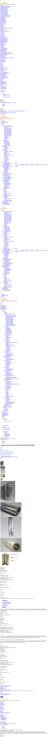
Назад (8, 314)
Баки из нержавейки (9, 381)
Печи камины (8, 328)
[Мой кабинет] (0, 293)
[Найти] (1, 120)
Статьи (1, 710)
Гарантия (1, 715)
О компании (6, 409)
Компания (2, 704)
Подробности (2, 569)
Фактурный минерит (9, 358)
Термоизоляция (8, 399)
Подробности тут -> (22, 639)
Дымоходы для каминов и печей (11, 315)
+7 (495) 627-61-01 (3, 86)
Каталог (1, 702)
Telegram (3, 104)
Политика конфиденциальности (5, 712)
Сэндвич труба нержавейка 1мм (5, 685)
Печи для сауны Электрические (11, 377)
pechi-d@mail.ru (3, 101)
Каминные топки (9, 335)
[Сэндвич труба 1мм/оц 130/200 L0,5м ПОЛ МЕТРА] (7, 501)
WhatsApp (3, 728)
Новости (1, 711)
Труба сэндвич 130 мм (4, 686)
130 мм (1, 687)
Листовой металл (9, 368)
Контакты (2, 708)
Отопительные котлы (9, 353)
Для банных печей (3, 688)
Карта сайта (2, 716)
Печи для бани (8, 341)
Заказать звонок (6, 436)
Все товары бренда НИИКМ (4, 694)
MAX (3, 727)
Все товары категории (4, 693)
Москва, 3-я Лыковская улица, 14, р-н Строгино (8, 102)
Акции (1, 707)
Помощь (1, 713)
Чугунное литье (8, 389)
